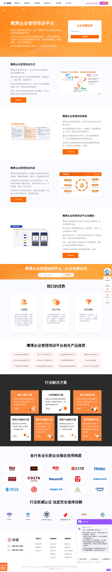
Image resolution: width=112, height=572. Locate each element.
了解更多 (16, 408)
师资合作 (53, 547)
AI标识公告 (68, 557)
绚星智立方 (47, 3)
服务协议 (67, 544)
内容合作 (53, 544)
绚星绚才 (17, 3)
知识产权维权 (68, 550)
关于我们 (68, 3)
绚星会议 (38, 550)
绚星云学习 (38, 544)
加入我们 (53, 557)
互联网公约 (67, 554)
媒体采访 (53, 554)
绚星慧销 (37, 3)
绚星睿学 (27, 3)
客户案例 (58, 3)
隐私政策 (67, 547)
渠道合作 (53, 550)
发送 (108, 570)
